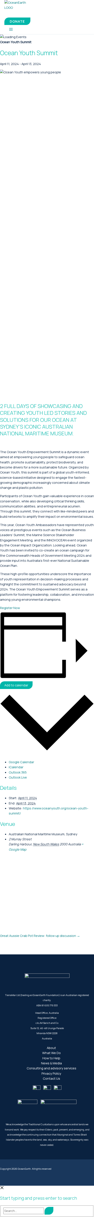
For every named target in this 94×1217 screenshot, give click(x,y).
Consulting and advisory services (51, 1068)
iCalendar (16, 767)
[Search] (49, 1211)
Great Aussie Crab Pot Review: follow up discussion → (40, 935)
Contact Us (51, 1078)
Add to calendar (16, 685)
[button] (17, 21)
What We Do (51, 1053)
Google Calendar (21, 762)
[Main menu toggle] (10, 29)
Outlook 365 (18, 772)
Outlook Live (18, 777)
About (51, 1048)
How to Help (51, 1058)
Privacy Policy (51, 1073)
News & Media (51, 1063)
